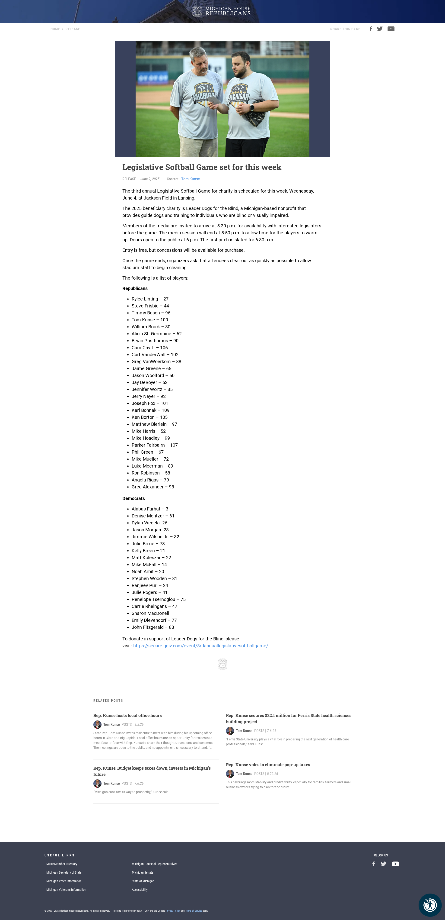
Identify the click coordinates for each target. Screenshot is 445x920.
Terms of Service (193, 910)
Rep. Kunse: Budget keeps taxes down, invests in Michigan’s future (152, 771)
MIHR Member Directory (61, 864)
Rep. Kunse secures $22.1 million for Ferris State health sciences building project (288, 718)
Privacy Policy (173, 910)
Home (55, 29)
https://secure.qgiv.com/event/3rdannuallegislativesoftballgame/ (200, 646)
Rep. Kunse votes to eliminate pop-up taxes (268, 764)
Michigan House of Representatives (154, 864)
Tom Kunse (190, 179)
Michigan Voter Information (64, 881)
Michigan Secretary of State (64, 872)
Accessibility (140, 889)
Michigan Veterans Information (66, 889)
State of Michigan (143, 881)
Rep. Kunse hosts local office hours (127, 715)
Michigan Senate (142, 872)
